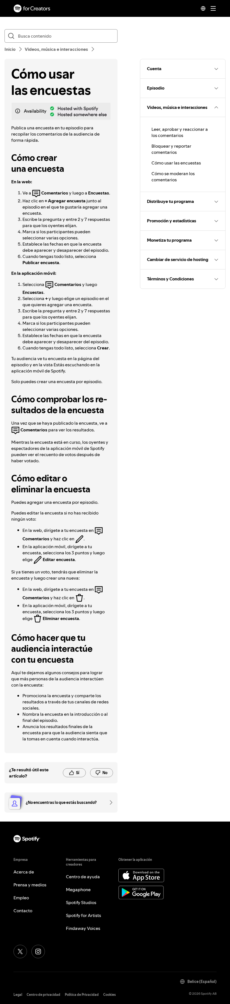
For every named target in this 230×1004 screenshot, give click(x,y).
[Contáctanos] (109, 802)
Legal (17, 994)
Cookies (109, 994)
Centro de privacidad (43, 994)
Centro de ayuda (83, 876)
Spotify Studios (81, 902)
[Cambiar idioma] (203, 8)
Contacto (22, 910)
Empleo (21, 898)
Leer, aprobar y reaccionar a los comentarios (179, 132)
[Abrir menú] (213, 8)
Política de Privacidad (82, 994)
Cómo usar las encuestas (176, 163)
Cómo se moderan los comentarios (173, 176)
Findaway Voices (83, 928)
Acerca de (23, 872)
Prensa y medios (29, 885)
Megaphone (78, 889)
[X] (20, 951)
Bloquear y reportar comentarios (171, 149)
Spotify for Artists (83, 915)
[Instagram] (38, 951)
